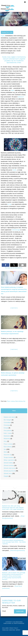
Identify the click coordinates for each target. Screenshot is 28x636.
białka (12, 90)
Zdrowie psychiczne (9, 471)
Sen (24, 401)
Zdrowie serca (8, 473)
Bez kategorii (7, 420)
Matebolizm (7, 436)
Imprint (18, 630)
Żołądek (6, 476)
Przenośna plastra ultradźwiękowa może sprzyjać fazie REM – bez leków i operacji (14, 542)
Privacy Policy (13, 628)
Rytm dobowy (19, 401)
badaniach (21, 97)
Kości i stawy (8, 433)
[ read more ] (14, 308)
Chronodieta (7, 422)
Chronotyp (7, 425)
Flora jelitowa (7, 430)
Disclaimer (5, 628)
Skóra (5, 452)
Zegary (3, 35)
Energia (6, 428)
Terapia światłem (8, 457)
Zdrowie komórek (9, 465)
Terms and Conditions (8, 630)
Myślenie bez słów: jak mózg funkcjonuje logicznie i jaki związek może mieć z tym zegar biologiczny (13, 507)
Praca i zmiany (11, 401)
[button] (5, 265)
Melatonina (7, 438)
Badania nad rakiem (9, 417)
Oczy (5, 441)
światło (15, 170)
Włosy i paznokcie (9, 460)
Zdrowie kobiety (8, 463)
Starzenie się (7, 454)
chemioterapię (16, 230)
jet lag (9, 204)
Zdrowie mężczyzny (9, 468)
